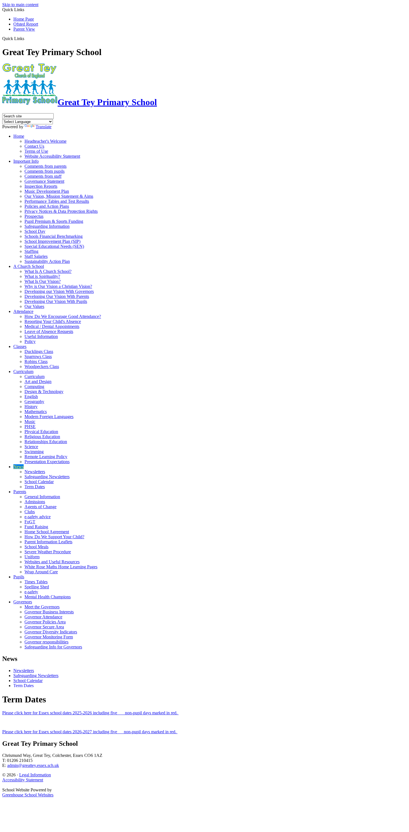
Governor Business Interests (49, 611)
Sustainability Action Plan (47, 261)
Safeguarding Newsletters (47, 476)
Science (31, 446)
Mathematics (35, 411)
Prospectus (33, 216)
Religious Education (42, 436)
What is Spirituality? (42, 276)
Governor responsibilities (46, 642)
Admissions (34, 501)
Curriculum (23, 371)
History (31, 406)
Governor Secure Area (44, 626)
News (18, 466)
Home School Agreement (46, 531)
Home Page (23, 19)
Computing (34, 386)
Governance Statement (44, 181)
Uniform (32, 556)
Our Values (34, 306)
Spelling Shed (36, 586)
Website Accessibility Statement (52, 156)
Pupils (18, 576)
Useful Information (41, 336)
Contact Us (34, 146)
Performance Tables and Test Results (56, 201)
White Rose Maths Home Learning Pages (60, 566)
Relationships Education (45, 441)
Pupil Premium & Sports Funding (53, 221)
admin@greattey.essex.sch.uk (33, 765)
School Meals (36, 546)
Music (29, 421)
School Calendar (39, 481)
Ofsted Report (25, 24)
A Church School (28, 266)
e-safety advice (37, 516)
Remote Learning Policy (45, 456)
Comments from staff (42, 176)
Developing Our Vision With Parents (56, 296)
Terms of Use (36, 151)
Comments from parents (45, 166)
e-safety (31, 591)
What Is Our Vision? (42, 281)
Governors (22, 601)
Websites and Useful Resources (52, 561)
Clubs (29, 511)
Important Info (26, 161)
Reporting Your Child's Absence (52, 321)
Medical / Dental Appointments (51, 326)
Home (18, 136)
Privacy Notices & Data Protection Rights (61, 211)
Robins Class (36, 361)
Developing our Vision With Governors (59, 291)
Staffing (31, 251)
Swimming (34, 451)
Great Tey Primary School (107, 102)
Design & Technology (43, 391)
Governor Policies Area (45, 621)
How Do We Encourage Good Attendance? (62, 316)
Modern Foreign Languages (48, 416)
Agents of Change (40, 506)
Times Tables (36, 581)
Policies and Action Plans (46, 206)
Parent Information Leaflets (48, 541)
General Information (42, 496)
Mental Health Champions (47, 596)
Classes (19, 346)
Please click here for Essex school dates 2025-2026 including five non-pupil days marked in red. (90, 712)
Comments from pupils (44, 171)
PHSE (30, 426)
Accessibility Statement (22, 779)
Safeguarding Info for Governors (53, 647)
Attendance (23, 311)
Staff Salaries (36, 256)
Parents (19, 491)
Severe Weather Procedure (47, 551)
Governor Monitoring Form (48, 637)
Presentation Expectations (47, 461)
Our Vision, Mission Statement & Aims (58, 196)
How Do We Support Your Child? (54, 536)
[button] (26, 38)
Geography (34, 401)
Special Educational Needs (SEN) (54, 246)
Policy (30, 341)
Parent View (24, 29)
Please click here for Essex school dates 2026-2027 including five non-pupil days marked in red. (90, 731)
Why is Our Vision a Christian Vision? (58, 286)
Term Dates (34, 486)
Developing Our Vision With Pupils (55, 301)
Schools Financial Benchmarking (53, 236)
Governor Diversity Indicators (50, 631)
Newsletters (34, 471)
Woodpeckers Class (41, 366)
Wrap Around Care (41, 571)
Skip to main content (20, 4)
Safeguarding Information (47, 226)
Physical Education (41, 431)
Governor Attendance (43, 616)
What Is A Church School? (48, 271)
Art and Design (37, 381)
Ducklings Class (38, 351)
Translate (43, 126)
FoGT (29, 521)
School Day (34, 231)
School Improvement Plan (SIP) (52, 241)
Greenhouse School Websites (27, 795)
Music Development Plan (46, 191)
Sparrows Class (38, 356)
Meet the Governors (42, 606)
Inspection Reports (40, 186)
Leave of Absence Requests (48, 331)
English (31, 396)
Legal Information (35, 774)
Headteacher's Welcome (45, 141)
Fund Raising (36, 526)
